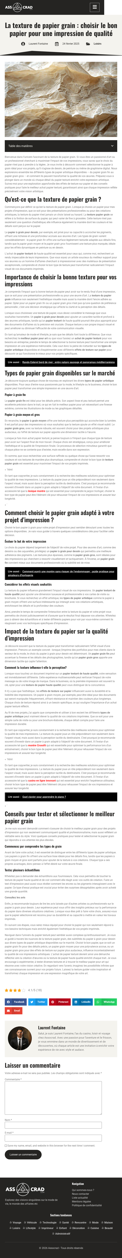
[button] (112, 146)
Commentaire (13, 1079)
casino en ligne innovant (42, 780)
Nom (8, 1120)
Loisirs (97, 43)
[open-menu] (94, 7)
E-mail (9, 1133)
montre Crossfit (37, 745)
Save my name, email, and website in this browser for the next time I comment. (51, 1145)
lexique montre (36, 491)
